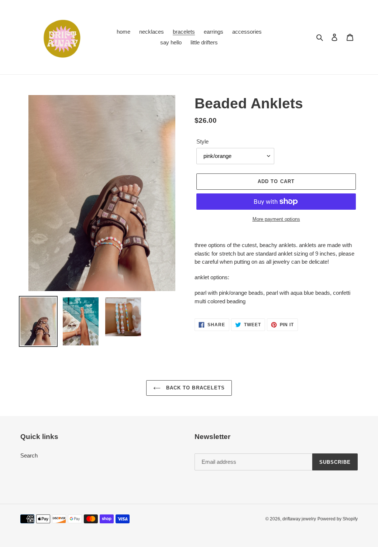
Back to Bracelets (194, 388)
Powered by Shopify (337, 518)
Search (29, 455)
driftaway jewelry (299, 518)
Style (202, 141)
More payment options (276, 219)
